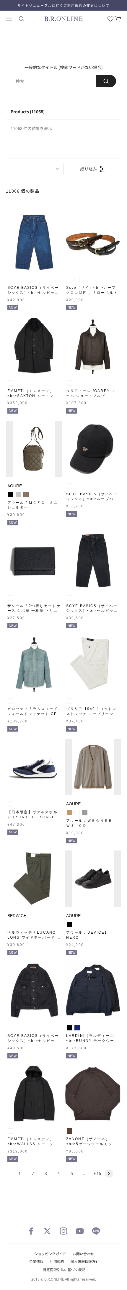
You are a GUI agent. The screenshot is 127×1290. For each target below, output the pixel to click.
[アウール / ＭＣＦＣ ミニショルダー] (34, 449)
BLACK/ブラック (10, 598)
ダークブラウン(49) (77, 279)
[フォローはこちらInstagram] (63, 1231)
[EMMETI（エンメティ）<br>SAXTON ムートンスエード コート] (34, 345)
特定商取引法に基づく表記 (64, 1269)
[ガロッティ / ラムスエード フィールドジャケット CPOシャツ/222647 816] (34, 663)
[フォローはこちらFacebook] (31, 1231)
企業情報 (36, 1261)
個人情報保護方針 (85, 1261)
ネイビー (77, 1028)
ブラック (10, 494)
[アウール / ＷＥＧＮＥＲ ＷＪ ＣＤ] (93, 767)
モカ (26, 494)
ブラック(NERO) (10, 383)
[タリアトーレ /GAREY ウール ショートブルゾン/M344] (93, 345)
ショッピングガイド (50, 1253)
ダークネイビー (77, 812)
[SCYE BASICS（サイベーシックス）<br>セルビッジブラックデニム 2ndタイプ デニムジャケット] (34, 990)
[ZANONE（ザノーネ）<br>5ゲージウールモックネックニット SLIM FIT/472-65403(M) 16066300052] (93, 1094)
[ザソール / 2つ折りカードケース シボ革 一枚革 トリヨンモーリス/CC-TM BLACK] (34, 560)
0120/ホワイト (69, 701)
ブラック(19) (69, 279)
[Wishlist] (110, 18)
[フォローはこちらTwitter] (47, 1231)
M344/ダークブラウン (69, 383)
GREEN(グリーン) (10, 924)
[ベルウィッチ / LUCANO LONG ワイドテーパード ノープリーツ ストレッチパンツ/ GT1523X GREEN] (34, 878)
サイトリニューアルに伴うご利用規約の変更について (63, 5)
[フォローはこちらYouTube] (79, 1231)
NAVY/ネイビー (10, 804)
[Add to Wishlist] (56, 264)
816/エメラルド (10, 701)
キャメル (69, 812)
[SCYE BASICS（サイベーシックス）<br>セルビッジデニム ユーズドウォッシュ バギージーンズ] (34, 242)
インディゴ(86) (10, 279)
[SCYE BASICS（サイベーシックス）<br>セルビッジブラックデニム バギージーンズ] (93, 560)
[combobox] (63, 81)
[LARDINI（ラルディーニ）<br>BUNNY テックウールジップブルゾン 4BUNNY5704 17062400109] (93, 990)
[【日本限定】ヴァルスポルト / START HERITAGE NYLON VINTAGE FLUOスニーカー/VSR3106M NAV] (34, 767)
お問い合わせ (83, 1253)
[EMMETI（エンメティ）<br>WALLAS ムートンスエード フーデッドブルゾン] (34, 1094)
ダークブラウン (69, 1131)
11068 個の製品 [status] (22, 191)
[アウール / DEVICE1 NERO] (93, 878)
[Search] (106, 81)
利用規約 (57, 1261)
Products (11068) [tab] (28, 111)
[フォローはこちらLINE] (96, 1231)
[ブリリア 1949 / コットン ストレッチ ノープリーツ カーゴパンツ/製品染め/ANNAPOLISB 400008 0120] (93, 663)
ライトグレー (18, 494)
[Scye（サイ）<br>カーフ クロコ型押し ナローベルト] (93, 242)
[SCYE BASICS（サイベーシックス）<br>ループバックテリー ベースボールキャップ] (93, 449)
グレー (85, 812)
